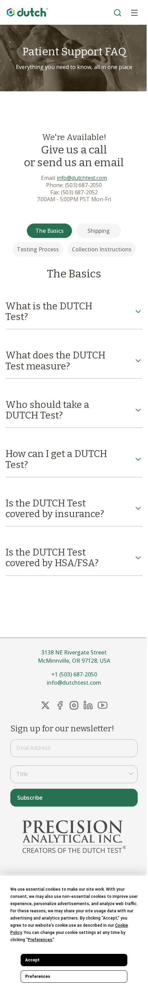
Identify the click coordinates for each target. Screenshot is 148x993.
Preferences (37, 976)
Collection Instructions (101, 249)
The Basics (49, 231)
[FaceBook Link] (60, 705)
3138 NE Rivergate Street (74, 652)
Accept (32, 960)
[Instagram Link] (74, 705)
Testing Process (38, 249)
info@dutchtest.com (82, 178)
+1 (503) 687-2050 (74, 674)
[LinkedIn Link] (88, 705)
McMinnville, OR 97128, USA (74, 660)
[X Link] (45, 705)
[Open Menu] (134, 12)
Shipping (98, 231)
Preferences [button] (40, 939)
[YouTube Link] (102, 705)
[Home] (27, 12)
